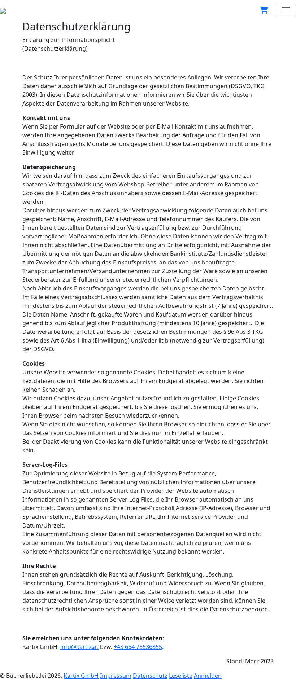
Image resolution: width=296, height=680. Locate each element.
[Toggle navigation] (286, 10)
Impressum (115, 676)
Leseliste (180, 676)
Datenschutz (150, 676)
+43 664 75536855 (138, 647)
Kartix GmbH (81, 676)
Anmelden (208, 676)
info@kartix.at (79, 647)
